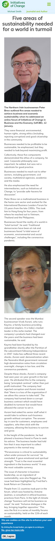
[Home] (14, 4)
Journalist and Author (36, 12)
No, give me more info (12, 530)
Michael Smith (14, 12)
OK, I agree (8, 536)
